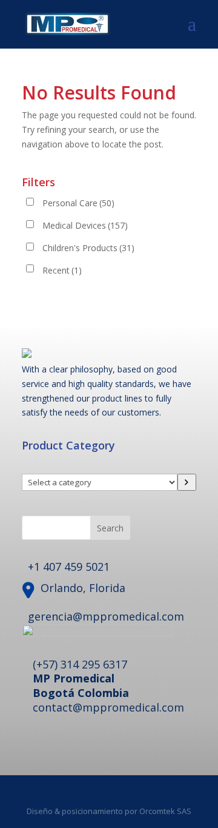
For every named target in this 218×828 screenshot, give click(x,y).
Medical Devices (85, 225)
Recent (62, 270)
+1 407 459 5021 (69, 566)
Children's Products (88, 248)
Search (110, 528)
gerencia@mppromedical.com (106, 616)
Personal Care (78, 203)
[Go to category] (186, 482)
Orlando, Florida (83, 588)
